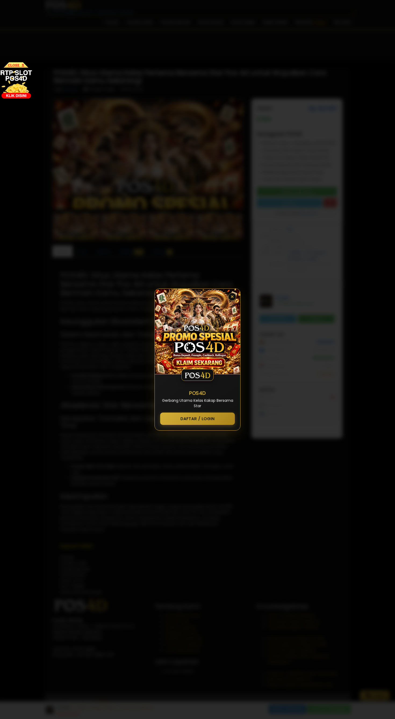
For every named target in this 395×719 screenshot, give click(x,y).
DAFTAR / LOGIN (198, 418)
